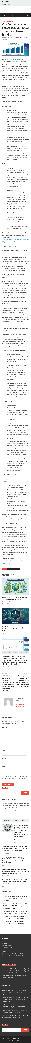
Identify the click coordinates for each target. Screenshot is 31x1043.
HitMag (19, 1041)
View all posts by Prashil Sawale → (19, 705)
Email (4, 758)
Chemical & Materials (7, 21)
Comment (6, 727)
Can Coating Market (13, 569)
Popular (6, 820)
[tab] (6, 820)
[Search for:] (15, 793)
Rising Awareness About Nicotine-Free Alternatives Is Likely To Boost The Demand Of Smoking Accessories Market (15, 871)
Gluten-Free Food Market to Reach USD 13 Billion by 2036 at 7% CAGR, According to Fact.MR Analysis (15, 906)
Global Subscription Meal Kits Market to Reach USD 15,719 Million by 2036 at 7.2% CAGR (15, 899)
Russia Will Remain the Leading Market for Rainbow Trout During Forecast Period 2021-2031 (15, 881)
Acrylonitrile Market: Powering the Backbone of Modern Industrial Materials (13, 629)
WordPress (12, 1041)
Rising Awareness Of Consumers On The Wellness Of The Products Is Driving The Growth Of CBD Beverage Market (14, 848)
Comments (15, 820)
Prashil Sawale (18, 37)
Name (4, 750)
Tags (22, 820)
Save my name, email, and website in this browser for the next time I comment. (14, 778)
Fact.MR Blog (15, 1038)
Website (5, 766)
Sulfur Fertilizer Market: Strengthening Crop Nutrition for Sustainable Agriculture (15, 599)
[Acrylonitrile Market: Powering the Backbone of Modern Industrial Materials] (15, 625)
